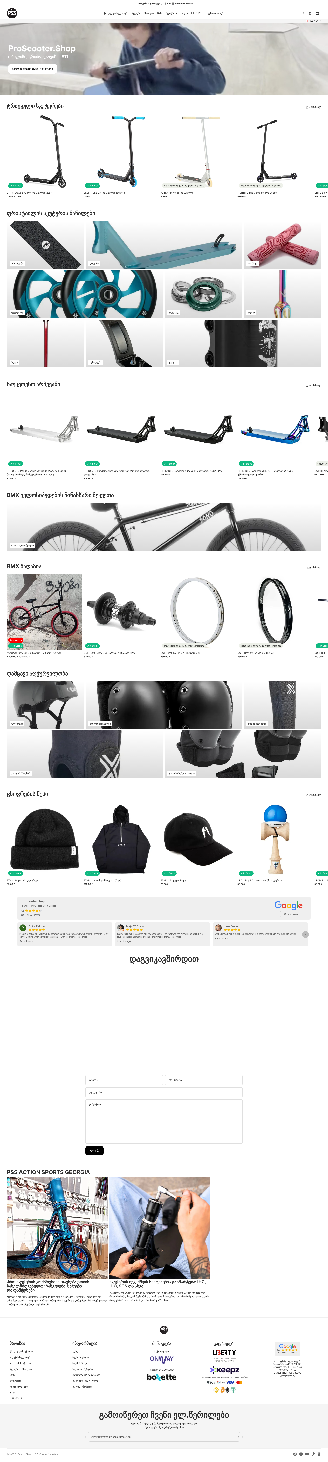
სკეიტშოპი (15, 1380)
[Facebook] (295, 1454)
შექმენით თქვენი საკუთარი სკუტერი (32, 68)
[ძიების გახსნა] (302, 13)
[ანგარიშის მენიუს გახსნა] (310, 13)
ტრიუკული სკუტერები (22, 1351)
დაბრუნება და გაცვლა (85, 1380)
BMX (12, 1374)
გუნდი (75, 1351)
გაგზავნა (94, 1150)
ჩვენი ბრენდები (81, 1357)
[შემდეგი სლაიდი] (317, 156)
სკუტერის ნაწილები (21, 1369)
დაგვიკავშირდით (82, 1386)
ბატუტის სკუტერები (20, 1357)
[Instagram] (301, 1454)
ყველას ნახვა (313, 106)
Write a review (291, 914)
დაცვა (13, 1392)
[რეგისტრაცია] (238, 1437)
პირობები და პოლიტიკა (46, 1454)
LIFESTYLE (16, 1398)
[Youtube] (307, 1454)
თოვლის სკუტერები (21, 1363)
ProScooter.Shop (23, 1454)
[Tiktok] (313, 1454)
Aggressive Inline (19, 1386)
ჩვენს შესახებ (79, 1363)
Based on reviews (30, 915)
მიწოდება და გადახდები (86, 1374)
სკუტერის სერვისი (82, 1369)
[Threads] (319, 1454)
